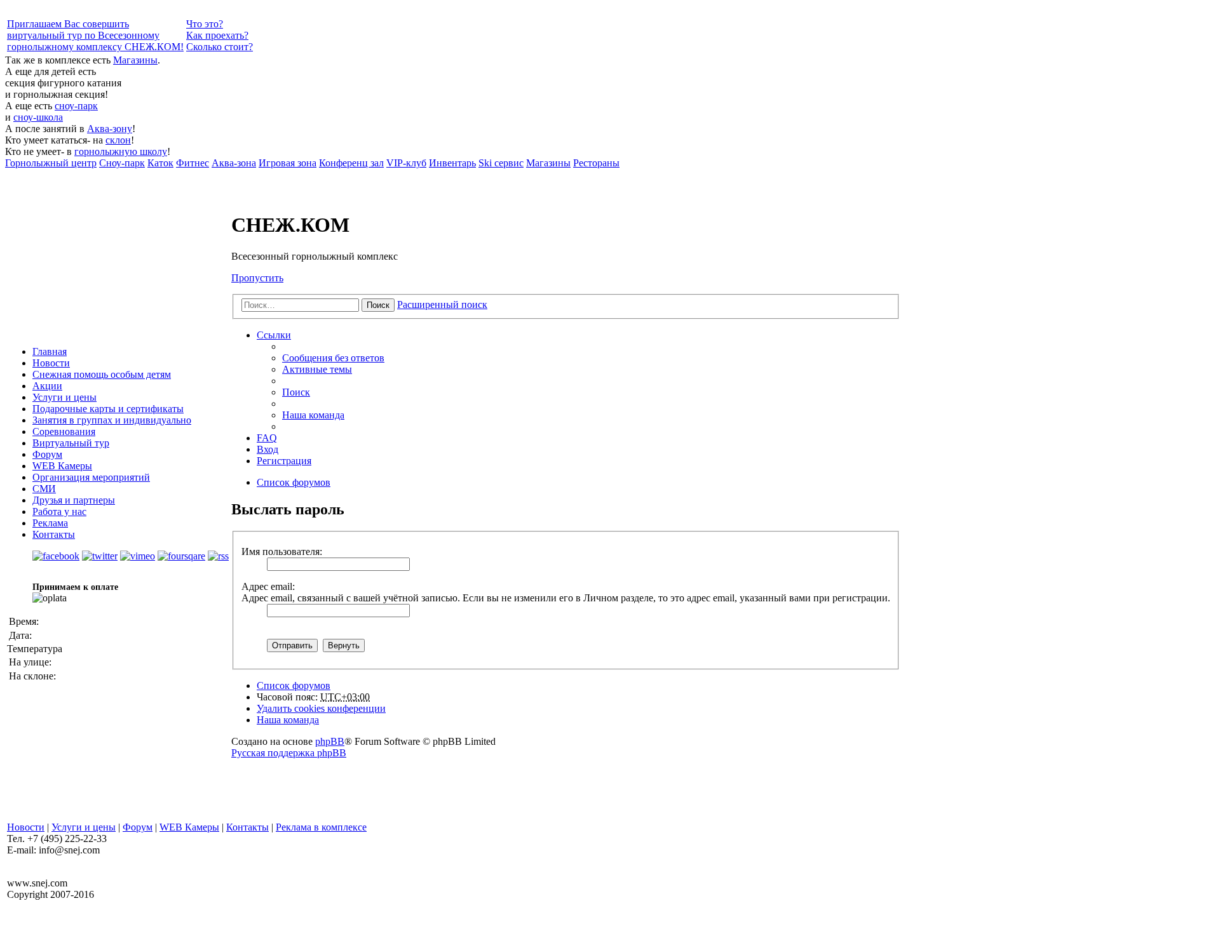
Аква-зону (109, 128)
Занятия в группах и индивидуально (111, 420)
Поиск (378, 305)
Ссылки (274, 335)
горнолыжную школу (120, 151)
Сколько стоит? (219, 46)
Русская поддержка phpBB (288, 752)
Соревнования (63, 431)
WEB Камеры (62, 465)
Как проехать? (217, 35)
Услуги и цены (64, 397)
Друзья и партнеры (73, 500)
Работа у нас (59, 511)
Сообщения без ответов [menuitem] (333, 357)
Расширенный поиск (442, 304)
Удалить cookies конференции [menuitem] (321, 708)
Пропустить (257, 277)
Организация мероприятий (91, 477)
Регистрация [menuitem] (284, 460)
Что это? (204, 23)
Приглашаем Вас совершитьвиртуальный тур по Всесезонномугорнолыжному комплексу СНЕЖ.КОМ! (95, 35)
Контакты (53, 534)
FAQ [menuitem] (267, 437)
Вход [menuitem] (267, 449)
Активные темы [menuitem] (317, 369)
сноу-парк (76, 105)
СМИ (44, 488)
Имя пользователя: (281, 551)
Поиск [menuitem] (296, 392)
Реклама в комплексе (321, 827)
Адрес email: (268, 586)
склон (118, 140)
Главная (49, 351)
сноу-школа (38, 117)
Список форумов (293, 685)
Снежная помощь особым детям (101, 374)
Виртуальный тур (70, 443)
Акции (47, 385)
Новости (51, 363)
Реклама (50, 523)
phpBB (329, 741)
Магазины (135, 60)
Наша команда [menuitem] (313, 415)
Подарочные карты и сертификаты (108, 408)
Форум (47, 454)
